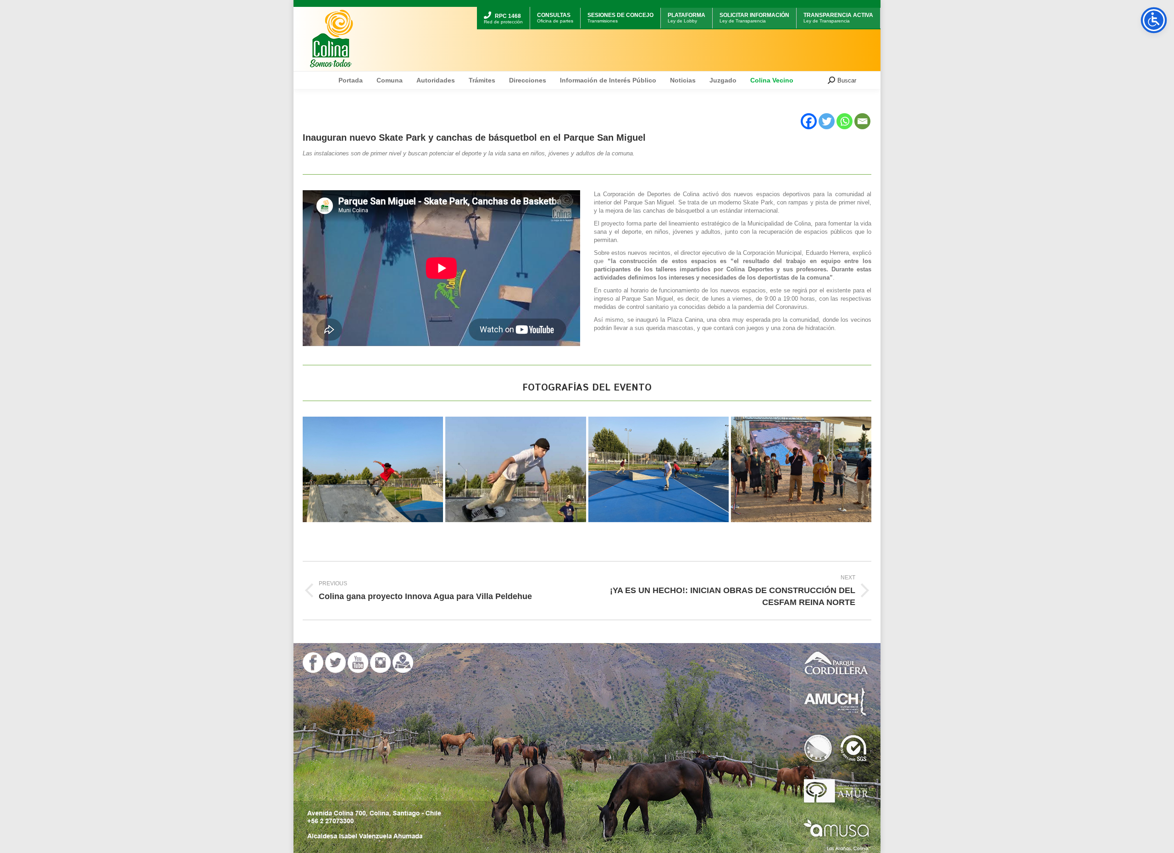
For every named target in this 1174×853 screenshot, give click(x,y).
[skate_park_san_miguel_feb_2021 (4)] (801, 469)
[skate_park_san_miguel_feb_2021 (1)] (373, 469)
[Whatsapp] (844, 121)
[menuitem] (503, 8)
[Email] (862, 121)
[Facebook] (809, 121)
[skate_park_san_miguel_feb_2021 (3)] (658, 469)
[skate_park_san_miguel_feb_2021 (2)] (515, 469)
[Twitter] (827, 121)
